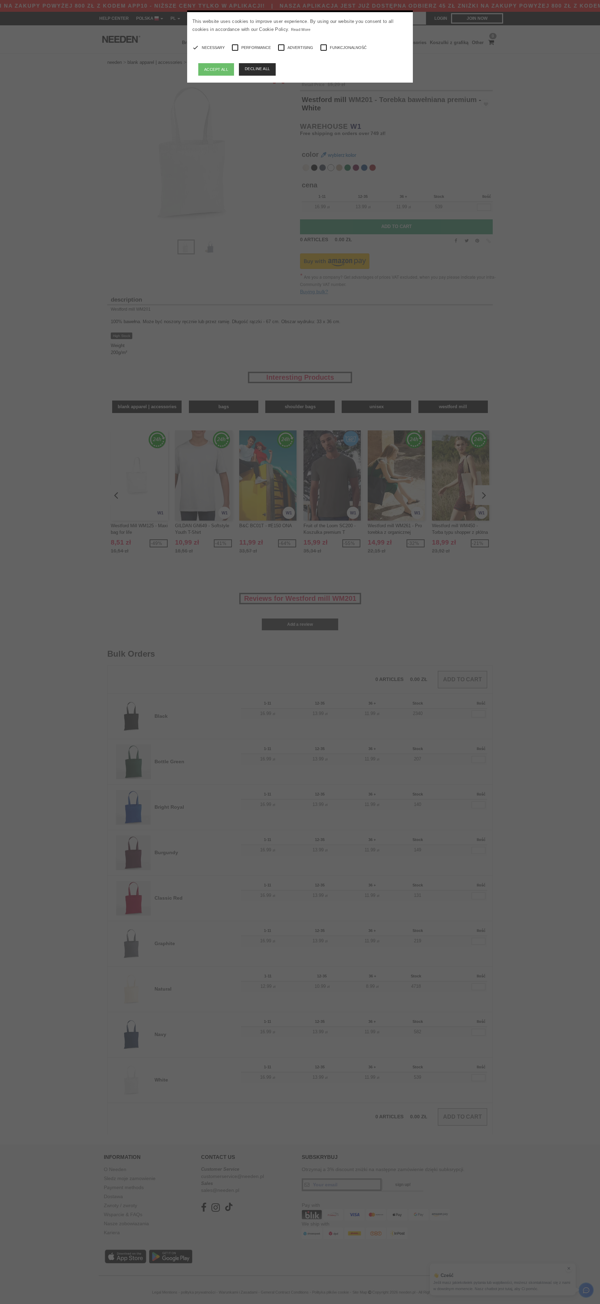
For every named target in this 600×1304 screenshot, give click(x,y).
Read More (301, 29)
